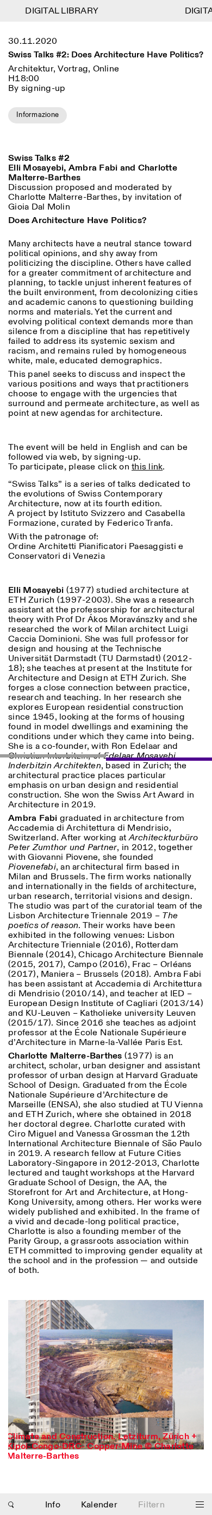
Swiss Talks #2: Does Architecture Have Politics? (105, 55)
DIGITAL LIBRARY (57, 11)
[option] (106, 1384)
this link (147, 467)
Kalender (99, 1505)
